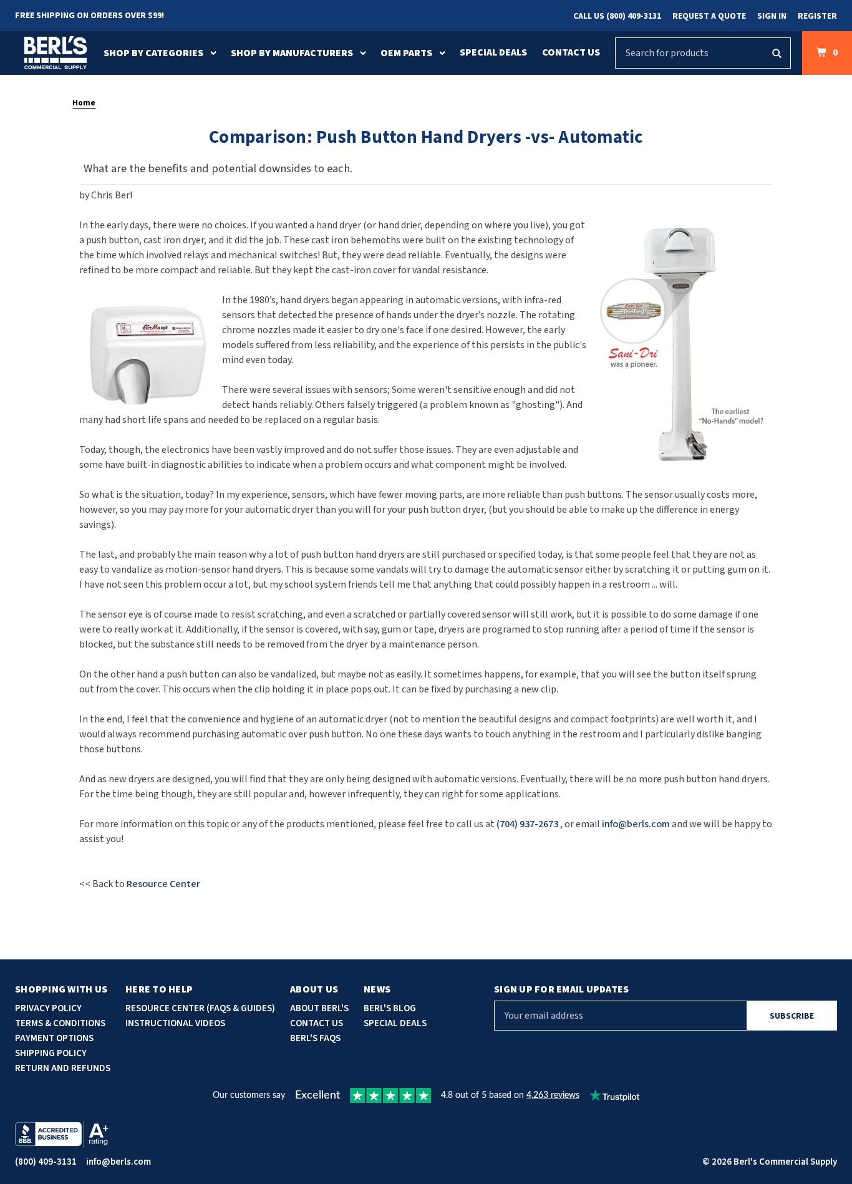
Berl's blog (390, 1008)
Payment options (54, 1038)
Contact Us (571, 52)
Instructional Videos (175, 1023)
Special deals (395, 1023)
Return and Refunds (62, 1068)
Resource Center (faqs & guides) (200, 1008)
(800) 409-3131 (46, 1161)
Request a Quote (709, 16)
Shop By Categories (153, 53)
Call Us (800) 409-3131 (617, 16)
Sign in (772, 16)
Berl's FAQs (315, 1038)
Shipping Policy (51, 1053)
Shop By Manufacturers (292, 53)
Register (817, 16)
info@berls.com (118, 1161)
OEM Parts (406, 53)
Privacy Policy (48, 1008)
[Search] (776, 53)
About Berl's (319, 1008)
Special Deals (493, 52)
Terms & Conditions (60, 1023)
